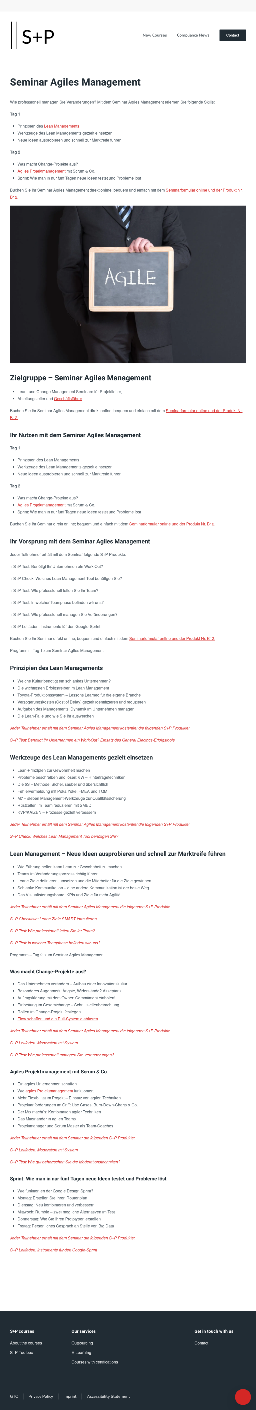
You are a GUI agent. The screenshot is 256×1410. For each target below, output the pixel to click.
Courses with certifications (95, 1362)
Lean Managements (61, 126)
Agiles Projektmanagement (42, 171)
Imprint (70, 1396)
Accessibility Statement (108, 1396)
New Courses (155, 35)
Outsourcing (82, 1343)
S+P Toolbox (21, 1352)
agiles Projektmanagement (49, 1091)
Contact (232, 35)
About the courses (26, 1343)
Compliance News (193, 35)
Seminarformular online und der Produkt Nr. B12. (172, 524)
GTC (14, 1396)
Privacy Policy (40, 1396)
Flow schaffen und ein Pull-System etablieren (58, 1019)
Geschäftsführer (68, 398)
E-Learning (81, 1352)
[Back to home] (32, 35)
